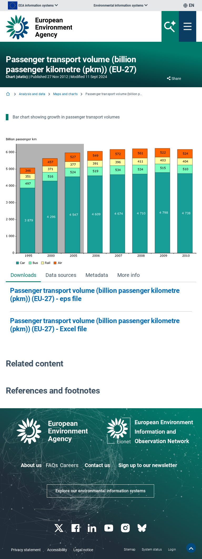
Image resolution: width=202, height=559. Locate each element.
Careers (69, 465)
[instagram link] (126, 528)
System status (152, 549)
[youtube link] (109, 528)
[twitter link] (59, 528)
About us (31, 465)
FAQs (52, 465)
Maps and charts (65, 94)
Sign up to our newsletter (147, 465)
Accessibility (57, 550)
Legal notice (83, 550)
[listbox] (33, 5)
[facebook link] (76, 528)
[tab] (23, 275)
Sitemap (129, 549)
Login (172, 549)
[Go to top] (191, 548)
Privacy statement (26, 550)
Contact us (97, 465)
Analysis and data (32, 94)
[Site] (68, 27)
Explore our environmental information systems (100, 490)
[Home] (8, 94)
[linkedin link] (92, 528)
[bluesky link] (142, 528)
